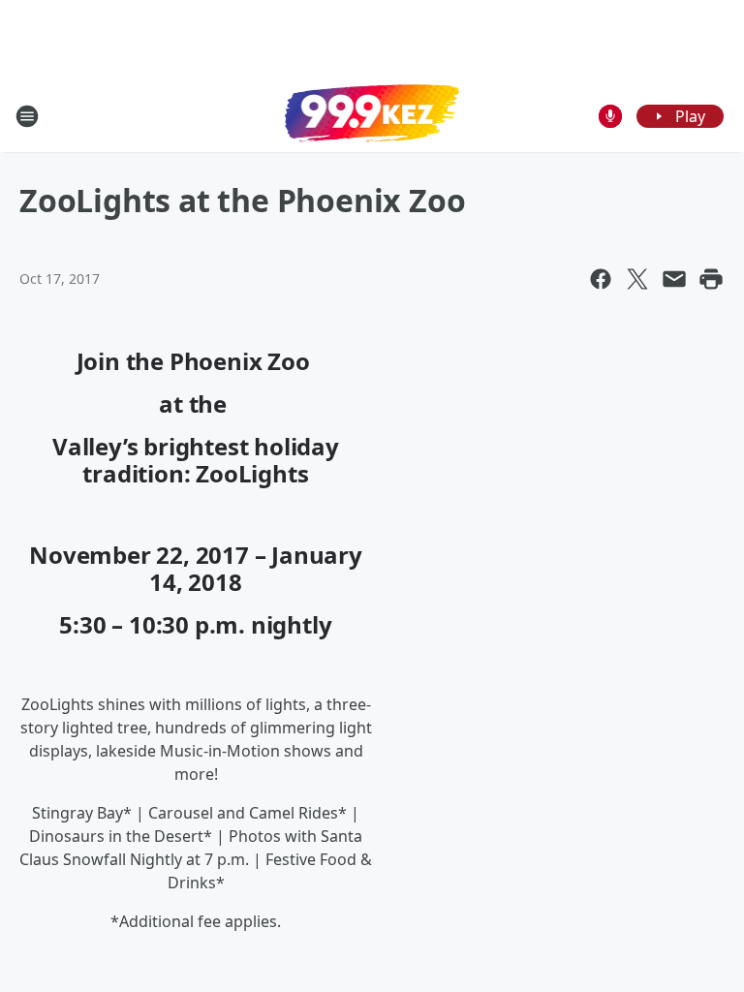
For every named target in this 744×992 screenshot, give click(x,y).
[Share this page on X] (637, 279)
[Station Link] (372, 115)
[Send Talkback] (610, 116)
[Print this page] (711, 279)
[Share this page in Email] (674, 279)
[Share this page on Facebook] (600, 279)
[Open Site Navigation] (27, 116)
